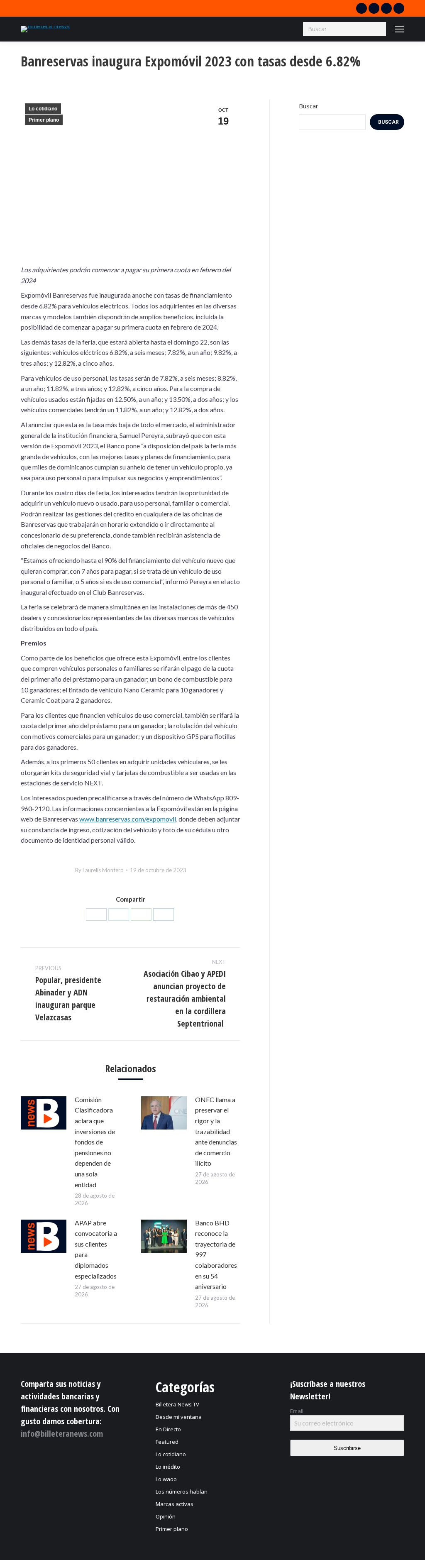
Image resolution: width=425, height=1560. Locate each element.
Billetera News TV (177, 1404)
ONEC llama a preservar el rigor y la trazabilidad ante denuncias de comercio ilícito (216, 1131)
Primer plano (44, 120)
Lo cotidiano (43, 109)
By (99, 870)
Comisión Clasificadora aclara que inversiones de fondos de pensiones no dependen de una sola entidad (95, 1141)
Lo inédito (168, 1466)
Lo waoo (166, 1479)
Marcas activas (174, 1504)
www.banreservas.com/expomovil (127, 819)
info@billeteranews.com (62, 1433)
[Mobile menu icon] (399, 29)
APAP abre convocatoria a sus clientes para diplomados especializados (96, 1249)
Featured (167, 1441)
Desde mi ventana (179, 1417)
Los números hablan (182, 1491)
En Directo (168, 1429)
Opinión (166, 1516)
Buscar (308, 106)
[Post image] (43, 1113)
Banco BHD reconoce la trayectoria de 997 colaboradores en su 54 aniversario (216, 1255)
